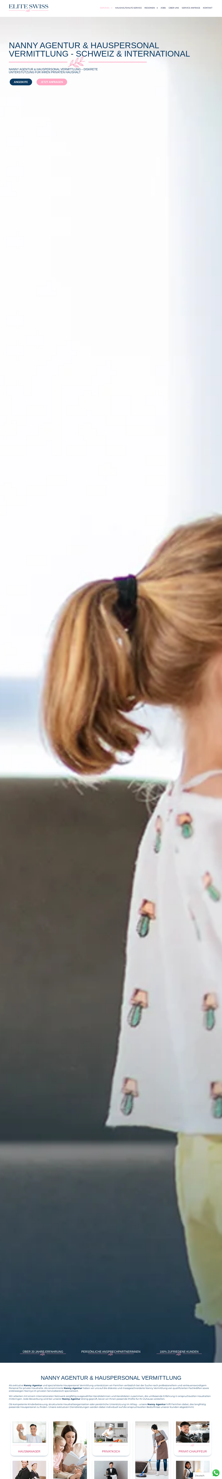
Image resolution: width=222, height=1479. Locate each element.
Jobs (163, 8)
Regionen (149, 8)
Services (104, 8)
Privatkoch (111, 1451)
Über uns (174, 8)
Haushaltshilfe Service (128, 8)
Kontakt (207, 8)
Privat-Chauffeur (193, 1451)
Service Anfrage (191, 8)
